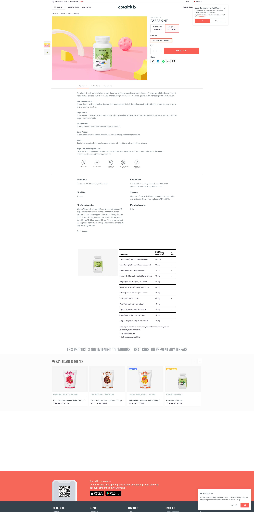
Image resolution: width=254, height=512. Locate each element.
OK (245, 505)
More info (234, 505)
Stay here (218, 21)
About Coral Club (73, 7)
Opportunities (86, 7)
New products (74, 1)
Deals (81, 1)
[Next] (200, 361)
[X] (153, 61)
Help (187, 1)
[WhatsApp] (163, 61)
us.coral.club (201, 16)
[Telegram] (158, 61)
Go (202, 21)
